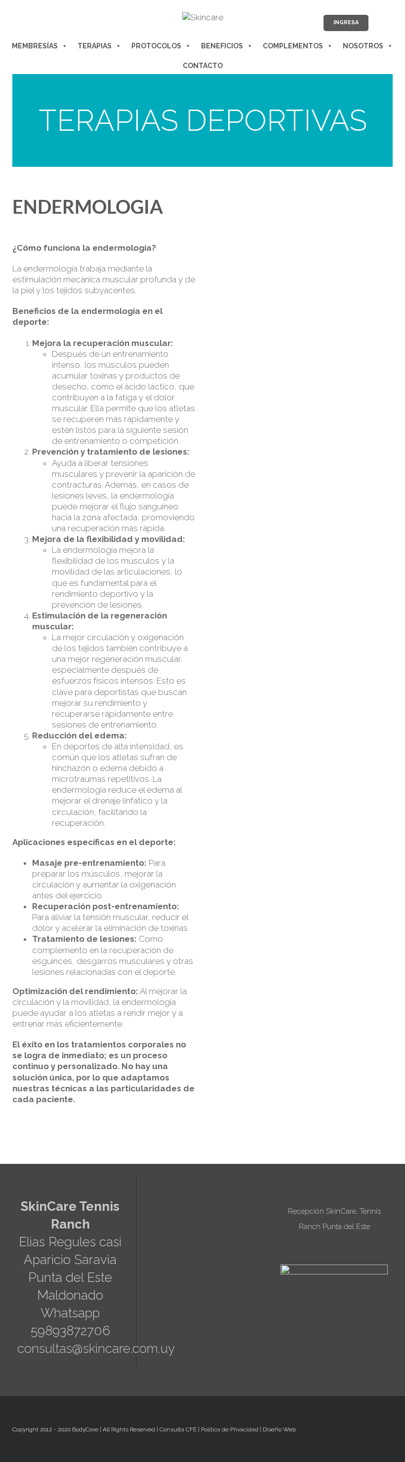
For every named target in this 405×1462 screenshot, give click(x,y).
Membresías (35, 46)
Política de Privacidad (229, 1429)
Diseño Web (279, 1429)
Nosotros (363, 46)
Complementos (293, 46)
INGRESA (346, 22)
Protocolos (156, 46)
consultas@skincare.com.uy (96, 1348)
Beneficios (222, 46)
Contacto (203, 66)
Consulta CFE (178, 1429)
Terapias (95, 46)
